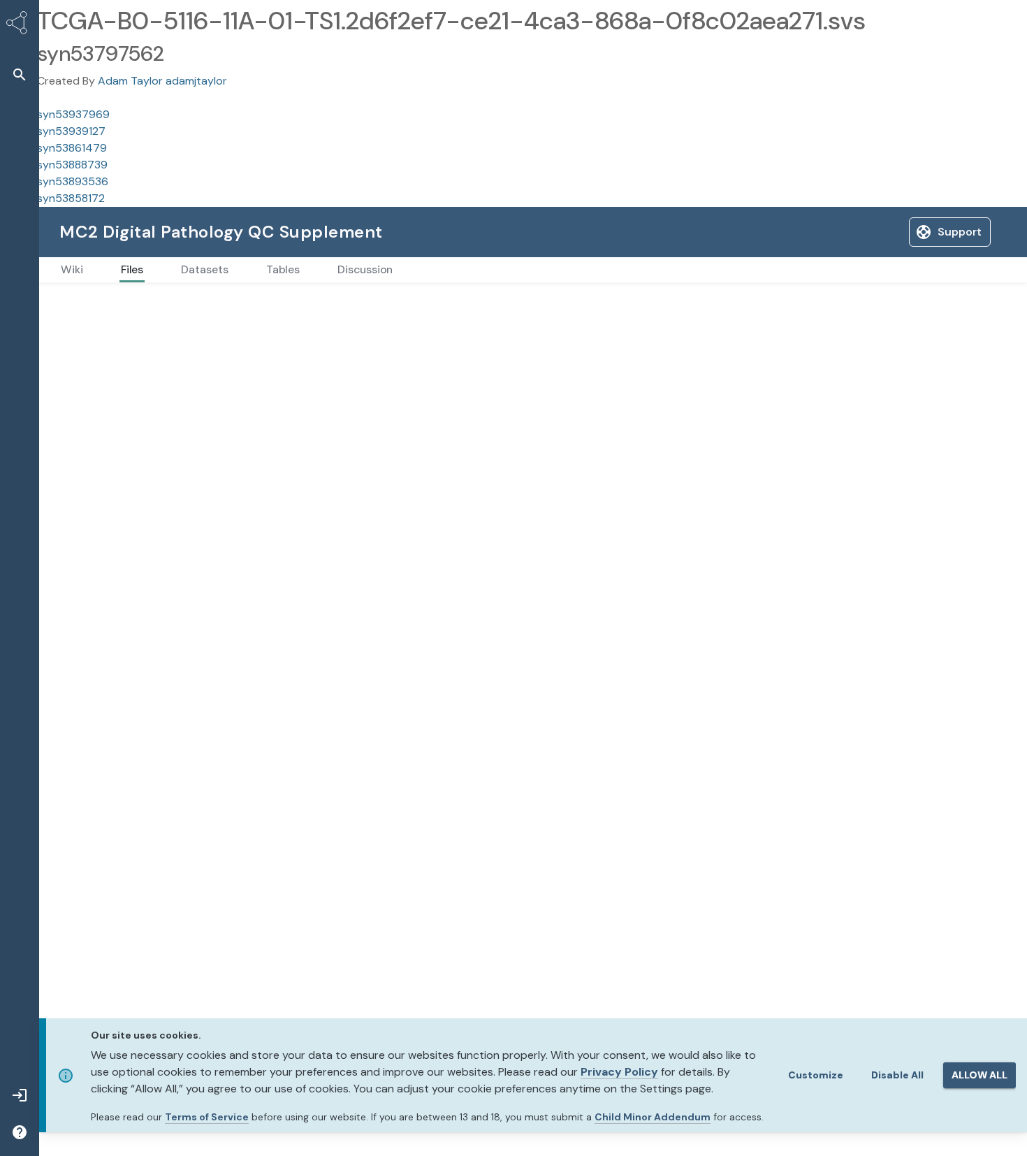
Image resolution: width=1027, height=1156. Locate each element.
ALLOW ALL (979, 1075)
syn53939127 (71, 131)
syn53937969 (73, 114)
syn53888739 (72, 164)
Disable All (897, 1075)
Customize (815, 1075)
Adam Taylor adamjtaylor (162, 80)
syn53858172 (71, 198)
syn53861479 (72, 147)
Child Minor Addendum (653, 1117)
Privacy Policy (619, 1071)
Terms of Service (207, 1117)
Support (854, 231)
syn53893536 (72, 181)
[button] (19, 74)
